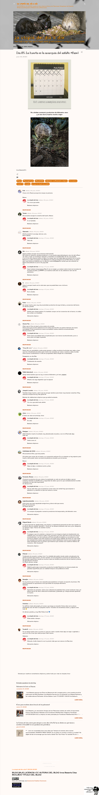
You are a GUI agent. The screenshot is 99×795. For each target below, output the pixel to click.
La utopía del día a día (27, 3)
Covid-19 (20, 184)
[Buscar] (85, 4)
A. (23, 283)
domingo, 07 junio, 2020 (46, 238)
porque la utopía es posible (40, 184)
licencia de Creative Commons (37, 781)
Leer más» (79, 700)
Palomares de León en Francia (25, 686)
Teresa (25, 213)
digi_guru (54, 763)
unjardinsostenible (28, 501)
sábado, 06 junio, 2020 (33, 190)
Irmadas (27, 184)
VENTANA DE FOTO (29, 451)
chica (24, 413)
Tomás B (25, 629)
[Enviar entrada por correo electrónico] (17, 178)
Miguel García (27, 522)
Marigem (25, 431)
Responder (27, 210)
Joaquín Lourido (28, 390)
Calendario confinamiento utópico (56, 181)
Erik (24, 190)
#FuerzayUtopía (28, 181)
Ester (24, 302)
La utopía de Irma (32, 200)
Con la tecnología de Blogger (50, 760)
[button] (82, 52)
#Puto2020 (39, 181)
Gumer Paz (26, 324)
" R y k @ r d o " (27, 348)
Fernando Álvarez (28, 477)
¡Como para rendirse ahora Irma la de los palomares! (33, 705)
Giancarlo (26, 231)
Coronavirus (73, 181)
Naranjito (25, 579)
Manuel (25, 554)
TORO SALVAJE (28, 372)
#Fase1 (19, 181)
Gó (24, 251)
